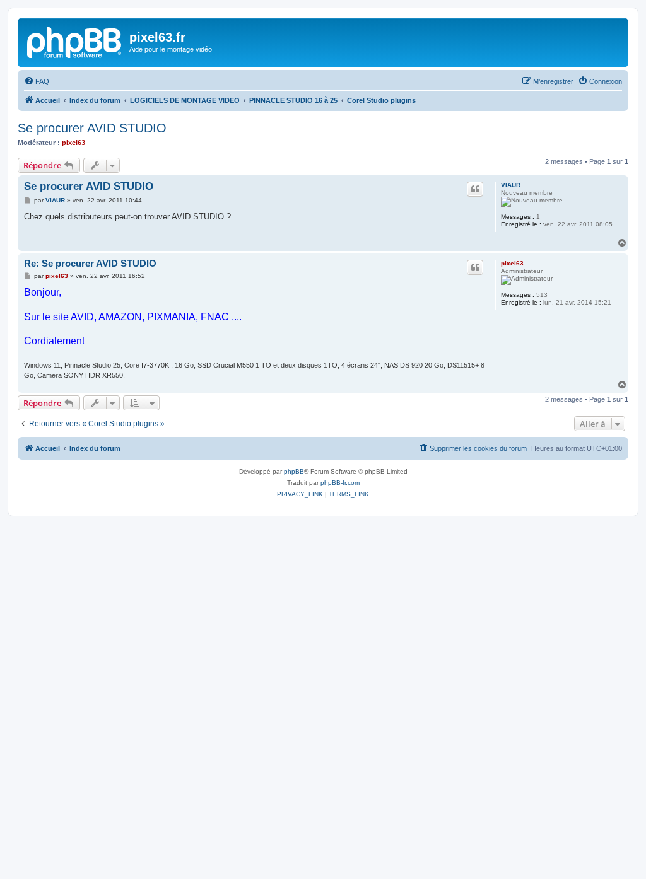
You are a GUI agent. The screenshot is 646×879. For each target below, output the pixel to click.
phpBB (294, 471)
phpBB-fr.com (340, 482)
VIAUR (510, 185)
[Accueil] (75, 41)
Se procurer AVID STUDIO (92, 128)
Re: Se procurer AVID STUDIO (90, 263)
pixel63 (73, 142)
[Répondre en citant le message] (475, 189)
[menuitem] (36, 81)
